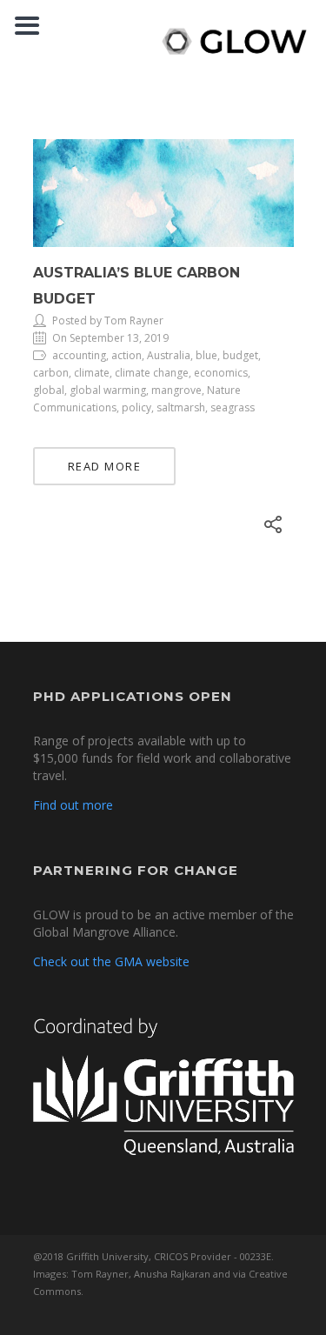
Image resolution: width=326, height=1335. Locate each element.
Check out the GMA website (111, 961)
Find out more (73, 805)
